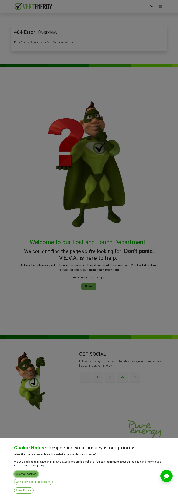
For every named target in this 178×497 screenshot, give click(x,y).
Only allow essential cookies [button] (33, 481)
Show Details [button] (24, 490)
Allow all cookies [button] (26, 474)
